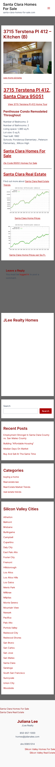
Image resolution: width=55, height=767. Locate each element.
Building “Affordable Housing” (18, 443)
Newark (7, 612)
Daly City (8, 547)
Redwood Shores (12, 637)
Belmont (7, 522)
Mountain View (11, 607)
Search (7, 406)
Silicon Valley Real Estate (42, 752)
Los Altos (8, 572)
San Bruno (8, 642)
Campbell (8, 537)
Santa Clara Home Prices (27, 218)
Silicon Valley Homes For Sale (40, 749)
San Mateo (9, 658)
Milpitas (7, 597)
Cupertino (8, 542)
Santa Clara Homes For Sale (20, 6)
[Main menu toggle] (49, 8)
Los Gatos (8, 582)
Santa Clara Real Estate (24, 174)
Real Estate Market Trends (16, 487)
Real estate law (11, 482)
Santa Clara (9, 663)
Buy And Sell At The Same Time (19, 454)
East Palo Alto (10, 552)
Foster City (9, 557)
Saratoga (8, 668)
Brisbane (7, 527)
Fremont (7, 562)
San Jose (8, 653)
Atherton (8, 517)
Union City (8, 683)
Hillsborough (9, 567)
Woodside (8, 688)
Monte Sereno (10, 602)
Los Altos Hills (10, 577)
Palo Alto (8, 622)
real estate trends (12, 492)
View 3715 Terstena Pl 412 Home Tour (27, 104)
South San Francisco (14, 673)
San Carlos (9, 647)
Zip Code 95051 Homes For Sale (20, 163)
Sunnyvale (8, 678)
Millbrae (7, 592)
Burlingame (9, 532)
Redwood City (10, 632)
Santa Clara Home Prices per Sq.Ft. (27, 255)
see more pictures (12, 77)
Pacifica (7, 617)
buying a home (11, 477)
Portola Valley (10, 627)
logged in (24, 274)
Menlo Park (9, 587)
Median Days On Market (15, 448)
